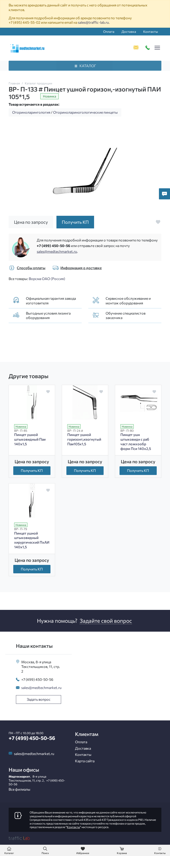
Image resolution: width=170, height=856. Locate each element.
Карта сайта (85, 761)
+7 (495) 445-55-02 (24, 22)
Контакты (150, 31)
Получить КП (32, 470)
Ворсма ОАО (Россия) (47, 278)
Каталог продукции (38, 83)
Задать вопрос (38, 699)
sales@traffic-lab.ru (93, 22)
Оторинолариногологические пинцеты (85, 112)
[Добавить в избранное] (158, 222)
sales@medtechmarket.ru (57, 251)
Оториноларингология (31, 112)
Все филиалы (19, 789)
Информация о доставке (81, 268)
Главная (14, 83)
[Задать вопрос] (164, 193)
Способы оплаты (31, 268)
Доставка (129, 31)
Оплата (108, 31)
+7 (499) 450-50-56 (53, 245)
